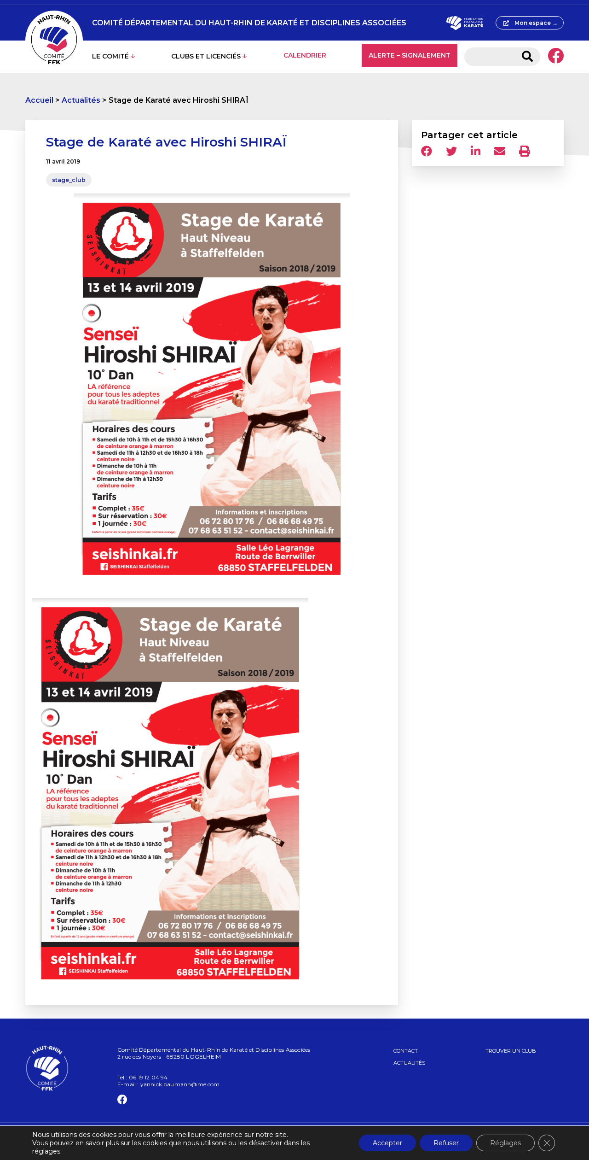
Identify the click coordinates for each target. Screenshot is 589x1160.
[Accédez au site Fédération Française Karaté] (464, 23)
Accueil (39, 100)
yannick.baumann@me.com (180, 1084)
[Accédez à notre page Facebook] (556, 56)
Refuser (446, 1143)
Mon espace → (536, 22)
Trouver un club (510, 1051)
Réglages (505, 1143)
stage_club (69, 179)
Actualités (81, 100)
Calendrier (304, 55)
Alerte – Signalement (409, 55)
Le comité (110, 56)
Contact (405, 1051)
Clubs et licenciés (206, 56)
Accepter (387, 1143)
